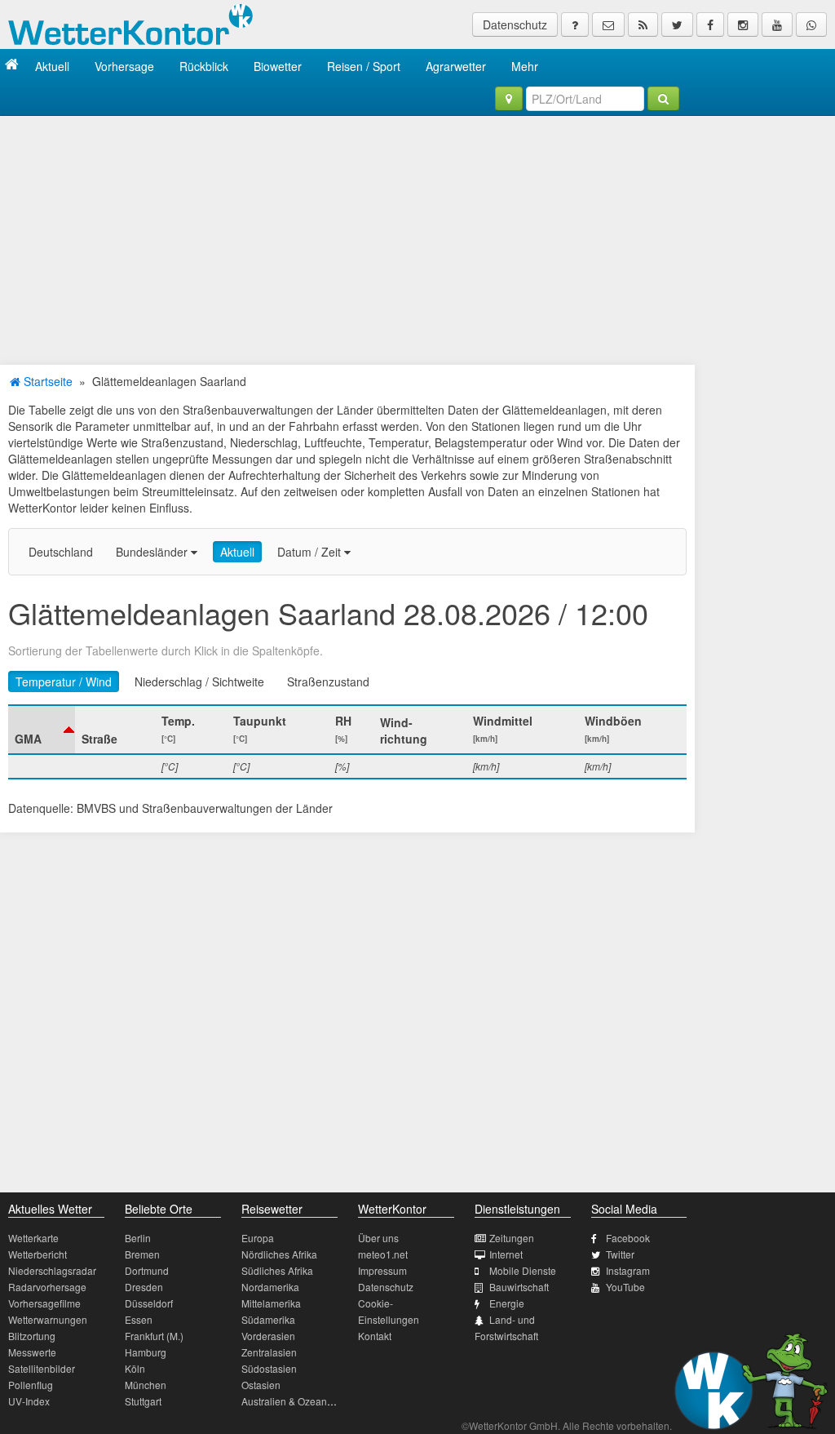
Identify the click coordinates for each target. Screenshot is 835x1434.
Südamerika (268, 1319)
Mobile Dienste (522, 1270)
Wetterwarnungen (47, 1319)
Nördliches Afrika (279, 1254)
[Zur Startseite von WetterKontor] (12, 65)
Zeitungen (511, 1238)
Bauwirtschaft (519, 1287)
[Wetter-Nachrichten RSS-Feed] (643, 24)
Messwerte (32, 1352)
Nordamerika (270, 1287)
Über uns (378, 1238)
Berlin (138, 1238)
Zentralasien (269, 1352)
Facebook (628, 1238)
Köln (135, 1368)
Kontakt (374, 1336)
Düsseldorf (149, 1303)
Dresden (144, 1287)
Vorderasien (268, 1336)
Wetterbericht (37, 1254)
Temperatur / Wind (63, 681)
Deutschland (61, 552)
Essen (138, 1319)
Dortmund (147, 1270)
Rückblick (203, 66)
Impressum (382, 1270)
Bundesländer (153, 552)
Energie (506, 1303)
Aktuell (52, 66)
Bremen (142, 1254)
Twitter (620, 1254)
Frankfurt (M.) (154, 1336)
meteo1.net (383, 1254)
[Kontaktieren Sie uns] (608, 24)
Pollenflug (30, 1385)
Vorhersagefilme (44, 1303)
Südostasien (269, 1368)
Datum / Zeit (310, 552)
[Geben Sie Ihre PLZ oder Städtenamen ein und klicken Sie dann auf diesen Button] (663, 99)
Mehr (524, 66)
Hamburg (145, 1352)
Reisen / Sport (363, 66)
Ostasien (261, 1385)
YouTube (625, 1287)
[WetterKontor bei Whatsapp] (811, 24)
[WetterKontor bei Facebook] (710, 24)
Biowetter (278, 66)
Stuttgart (143, 1401)
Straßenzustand (328, 681)
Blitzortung (31, 1336)
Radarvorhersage (47, 1287)
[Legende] (575, 24)
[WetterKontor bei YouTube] (777, 24)
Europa (257, 1238)
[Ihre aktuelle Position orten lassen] (509, 99)
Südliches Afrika (277, 1270)
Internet (506, 1254)
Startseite (46, 381)
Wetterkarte (33, 1238)
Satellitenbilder (41, 1368)
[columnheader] (41, 729)
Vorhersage (124, 66)
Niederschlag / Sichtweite (199, 681)
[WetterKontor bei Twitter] (677, 24)
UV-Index (29, 1401)
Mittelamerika (271, 1303)
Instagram (628, 1270)
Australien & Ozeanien (291, 1401)
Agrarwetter (456, 66)
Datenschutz (515, 24)
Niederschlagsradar (52, 1270)
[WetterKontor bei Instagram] (742, 24)
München (145, 1385)
